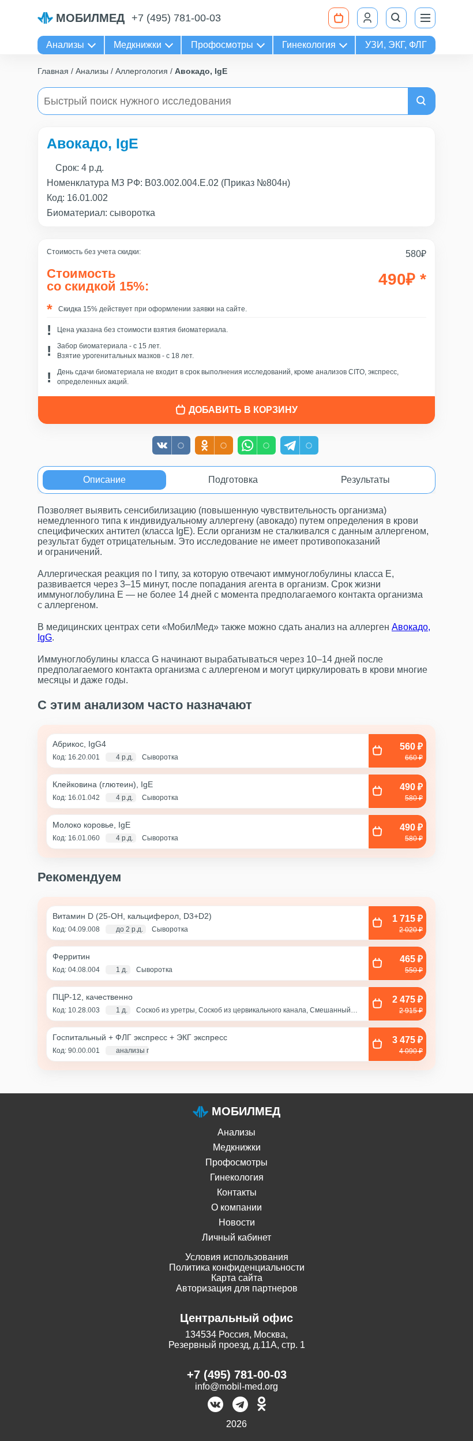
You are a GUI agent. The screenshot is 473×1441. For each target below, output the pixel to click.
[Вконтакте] (215, 1405)
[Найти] (422, 101)
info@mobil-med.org (236, 1386)
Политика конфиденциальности (237, 1267)
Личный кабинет (236, 1237)
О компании (236, 1207)
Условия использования (236, 1257)
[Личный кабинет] (367, 18)
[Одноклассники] (262, 1405)
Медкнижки (138, 45)
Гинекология (309, 45)
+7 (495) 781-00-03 (176, 18)
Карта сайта (236, 1278)
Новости (237, 1222)
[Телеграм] (240, 1405)
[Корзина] (338, 18)
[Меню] (425, 18)
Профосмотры (222, 45)
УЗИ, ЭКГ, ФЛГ (396, 45)
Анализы (65, 45)
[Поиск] (396, 18)
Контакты (237, 1192)
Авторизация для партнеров (237, 1288)
